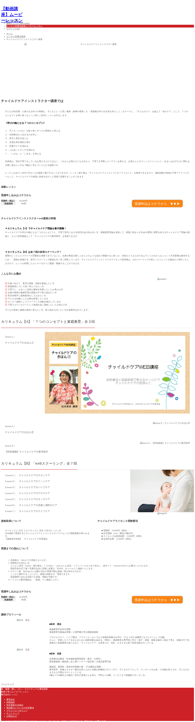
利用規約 (10, 702)
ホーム (9, 34)
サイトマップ (12, 713)
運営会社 (10, 699)
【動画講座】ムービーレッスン (12, 14)
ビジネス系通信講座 (15, 36)
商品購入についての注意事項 (20, 708)
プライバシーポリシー (17, 711)
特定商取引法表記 (14, 705)
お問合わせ (11, 716)
